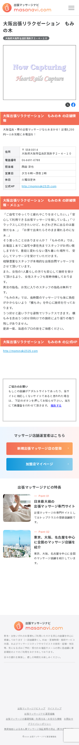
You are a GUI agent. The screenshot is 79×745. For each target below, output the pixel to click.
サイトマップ (55, 708)
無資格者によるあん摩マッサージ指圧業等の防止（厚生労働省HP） (39, 729)
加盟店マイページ (39, 464)
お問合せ (68, 719)
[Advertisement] (39, 586)
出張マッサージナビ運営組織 (39, 714)
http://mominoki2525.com (39, 186)
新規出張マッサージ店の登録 (39, 449)
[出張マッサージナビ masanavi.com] (39, 626)
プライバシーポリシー (39, 724)
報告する (56, 405)
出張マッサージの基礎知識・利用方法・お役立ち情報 (34, 719)
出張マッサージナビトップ (31, 708)
